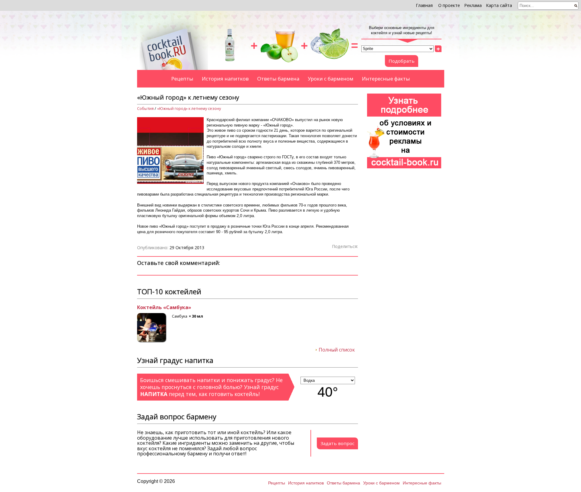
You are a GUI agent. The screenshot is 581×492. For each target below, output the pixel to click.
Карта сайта (499, 5)
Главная (424, 5)
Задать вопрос (337, 443)
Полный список (337, 350)
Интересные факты (386, 78)
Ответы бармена (278, 78)
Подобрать (402, 61)
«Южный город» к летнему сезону (189, 108)
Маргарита (151, 307)
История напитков (225, 78)
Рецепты (182, 78)
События (145, 108)
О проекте (449, 5)
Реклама (473, 5)
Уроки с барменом (330, 78)
